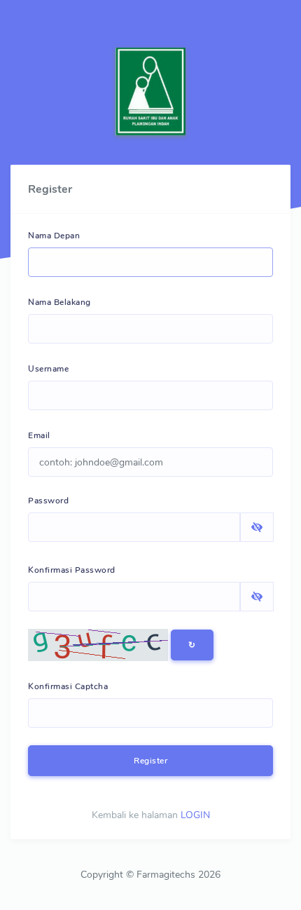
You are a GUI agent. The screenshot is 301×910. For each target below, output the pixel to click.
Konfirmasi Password (71, 570)
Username (48, 368)
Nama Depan (54, 235)
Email (39, 435)
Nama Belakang (59, 302)
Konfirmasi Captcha (68, 686)
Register (150, 760)
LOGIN (195, 815)
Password (48, 500)
